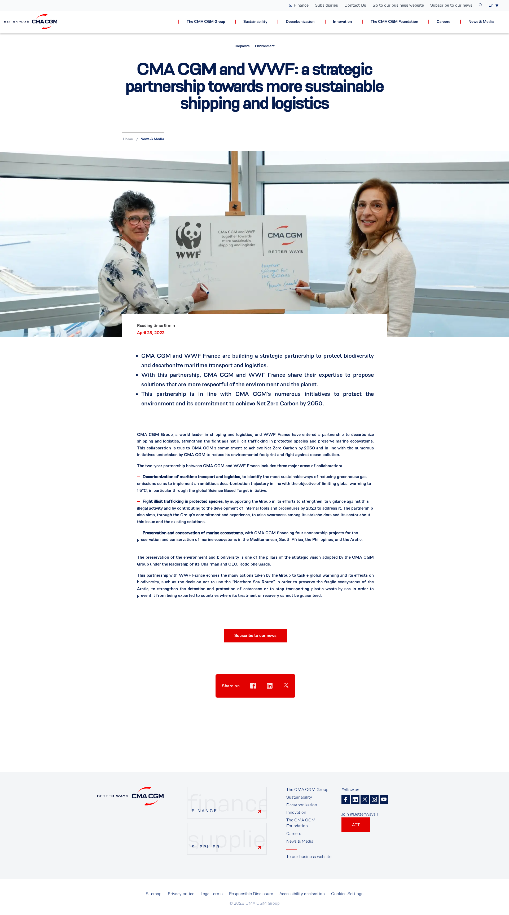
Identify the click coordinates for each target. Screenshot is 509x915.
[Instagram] (374, 799)
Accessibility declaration (302, 893)
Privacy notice (181, 893)
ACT (356, 824)
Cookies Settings (347, 893)
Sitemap (153, 893)
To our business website (308, 856)
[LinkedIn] (355, 799)
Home (128, 139)
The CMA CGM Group (206, 22)
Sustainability (255, 22)
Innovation (342, 22)
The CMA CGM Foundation (394, 22)
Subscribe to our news (451, 5)
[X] (365, 799)
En (491, 5)
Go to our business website (398, 5)
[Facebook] (345, 799)
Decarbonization (300, 22)
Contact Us (355, 5)
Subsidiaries (326, 5)
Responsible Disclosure (251, 893)
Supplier (206, 846)
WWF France (277, 434)
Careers (443, 22)
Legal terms (212, 893)
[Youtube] (384, 799)
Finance (301, 5)
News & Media (481, 22)
